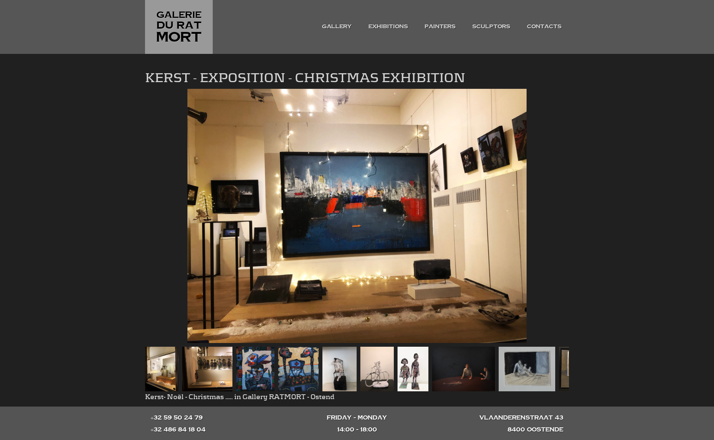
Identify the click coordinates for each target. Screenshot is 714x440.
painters (440, 26)
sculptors (491, 26)
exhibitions (388, 26)
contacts (544, 26)
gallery (337, 26)
